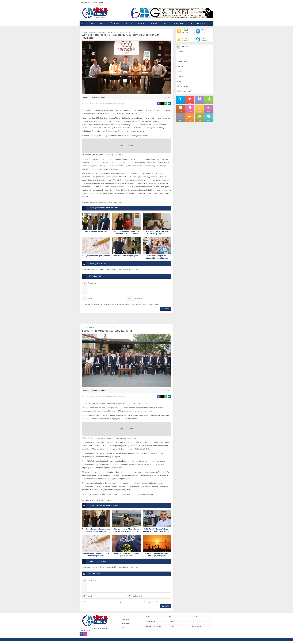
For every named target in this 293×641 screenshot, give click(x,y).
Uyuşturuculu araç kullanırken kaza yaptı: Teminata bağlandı (96, 530)
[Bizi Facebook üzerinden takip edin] (81, 634)
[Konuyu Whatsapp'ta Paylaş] (165, 103)
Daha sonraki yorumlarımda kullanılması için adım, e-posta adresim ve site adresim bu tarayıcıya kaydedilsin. (121, 304)
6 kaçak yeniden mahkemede (96, 231)
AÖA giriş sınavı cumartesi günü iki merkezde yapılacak (95, 554)
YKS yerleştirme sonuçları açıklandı (96, 256)
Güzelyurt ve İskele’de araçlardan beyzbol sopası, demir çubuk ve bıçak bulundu (126, 531)
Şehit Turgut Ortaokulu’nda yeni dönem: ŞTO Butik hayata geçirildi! (156, 530)
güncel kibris (112, 203)
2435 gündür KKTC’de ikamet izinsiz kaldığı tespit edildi (157, 232)
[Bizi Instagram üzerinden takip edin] (85, 634)
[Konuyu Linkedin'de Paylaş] (169, 103)
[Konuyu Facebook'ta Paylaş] (158, 103)
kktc (120, 203)
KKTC (90, 32)
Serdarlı (109, 500)
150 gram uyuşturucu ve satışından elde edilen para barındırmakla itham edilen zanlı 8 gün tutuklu (126, 233)
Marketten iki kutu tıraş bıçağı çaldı (126, 256)
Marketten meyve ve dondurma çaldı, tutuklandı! (126, 554)
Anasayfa (84, 32)
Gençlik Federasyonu (98, 203)
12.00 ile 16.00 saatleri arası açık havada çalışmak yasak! (156, 554)
